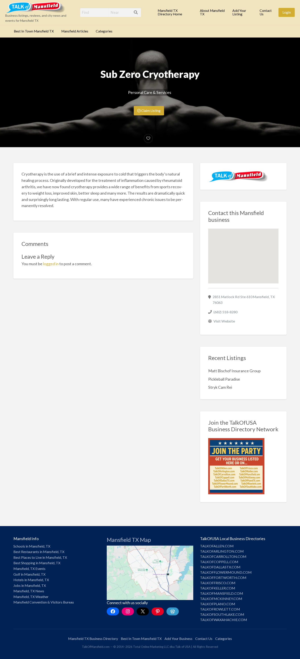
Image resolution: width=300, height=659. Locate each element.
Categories (104, 31)
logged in (51, 263)
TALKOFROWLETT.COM (220, 609)
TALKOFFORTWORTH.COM (223, 577)
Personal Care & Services (149, 92)
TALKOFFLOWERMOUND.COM (226, 572)
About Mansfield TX (212, 12)
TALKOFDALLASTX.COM (220, 567)
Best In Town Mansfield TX (34, 31)
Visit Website (224, 321)
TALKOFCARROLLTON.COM (223, 556)
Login (286, 12)
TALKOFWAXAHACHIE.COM (223, 620)
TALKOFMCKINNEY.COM (221, 598)
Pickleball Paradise (224, 379)
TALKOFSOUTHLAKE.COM (222, 614)
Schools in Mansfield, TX (31, 546)
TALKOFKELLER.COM (217, 588)
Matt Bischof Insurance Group (234, 370)
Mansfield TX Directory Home (170, 12)
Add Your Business (178, 638)
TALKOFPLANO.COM (217, 604)
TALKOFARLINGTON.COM (222, 551)
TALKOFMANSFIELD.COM (221, 593)
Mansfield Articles (74, 31)
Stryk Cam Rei (220, 387)
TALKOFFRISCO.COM (217, 583)
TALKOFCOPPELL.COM (219, 562)
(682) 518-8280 (225, 312)
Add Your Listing (239, 12)
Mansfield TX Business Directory (93, 638)
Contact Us (266, 12)
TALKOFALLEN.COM (217, 546)
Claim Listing (151, 111)
